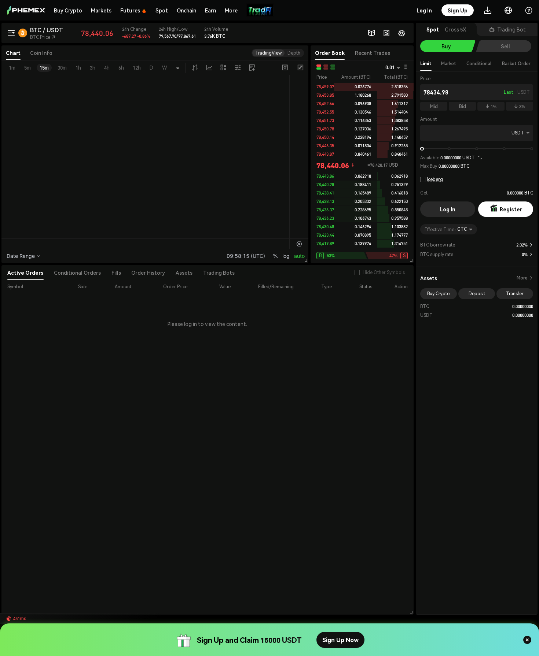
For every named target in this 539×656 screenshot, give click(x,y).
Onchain (186, 10)
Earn (210, 10)
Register (511, 209)
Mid (434, 106)
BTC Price (42, 37)
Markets (101, 10)
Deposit (477, 293)
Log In (447, 209)
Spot (161, 10)
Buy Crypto (68, 10)
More (525, 278)
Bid (462, 106)
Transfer (515, 293)
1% (490, 106)
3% (519, 106)
